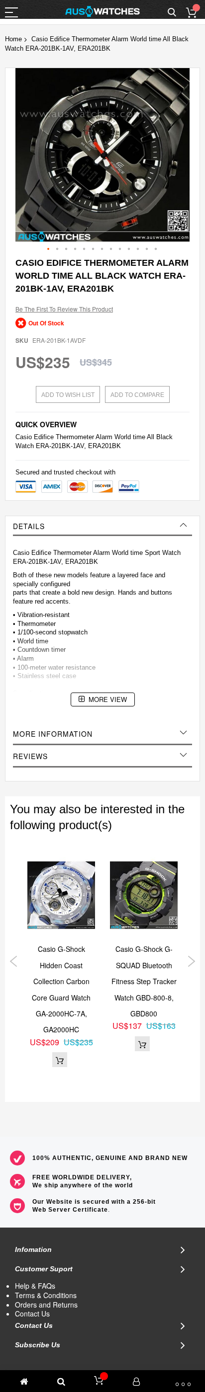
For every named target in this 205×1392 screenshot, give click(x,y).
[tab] (102, 526)
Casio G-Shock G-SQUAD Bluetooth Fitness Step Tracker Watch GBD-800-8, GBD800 (144, 981)
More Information (53, 734)
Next (191, 961)
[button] (48, 249)
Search (172, 12)
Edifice (44, 437)
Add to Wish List (68, 394)
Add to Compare (137, 394)
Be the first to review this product (64, 309)
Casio (23, 437)
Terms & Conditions (46, 1295)
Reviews (30, 756)
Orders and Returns (46, 1305)
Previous (13, 961)
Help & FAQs (35, 1286)
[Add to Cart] (59, 1059)
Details (29, 526)
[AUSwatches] (102, 11)
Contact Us (32, 1313)
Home (13, 39)
